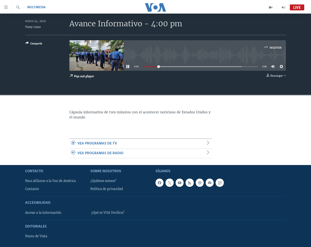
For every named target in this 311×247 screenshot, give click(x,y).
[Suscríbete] (210, 183)
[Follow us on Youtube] (180, 183)
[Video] (270, 7)
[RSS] (190, 183)
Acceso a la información (43, 213)
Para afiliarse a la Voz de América (50, 181)
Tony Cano (33, 27)
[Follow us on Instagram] (220, 183)
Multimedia (36, 7)
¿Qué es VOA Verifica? (107, 213)
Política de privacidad (106, 189)
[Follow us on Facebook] (160, 183)
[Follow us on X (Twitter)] (169, 183)
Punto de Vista (36, 236)
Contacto (32, 189)
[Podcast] (200, 183)
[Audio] (283, 7)
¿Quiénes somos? (103, 181)
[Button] (33, 44)
